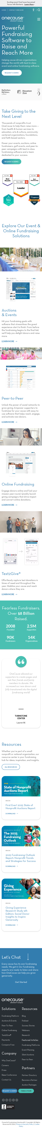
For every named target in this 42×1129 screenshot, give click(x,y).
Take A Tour (26, 1091)
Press (4, 1070)
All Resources (11, 767)
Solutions (9, 1009)
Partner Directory (29, 1075)
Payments (6, 1040)
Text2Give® (6, 1035)
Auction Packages (29, 1085)
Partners (28, 1068)
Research (26, 1035)
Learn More (29, 4)
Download (10, 814)
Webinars (26, 1030)
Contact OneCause (16, 10)
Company (9, 1053)
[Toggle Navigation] (38, 19)
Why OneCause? (9, 1061)
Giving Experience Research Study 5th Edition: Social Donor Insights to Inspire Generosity (17, 913)
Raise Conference (9, 1075)
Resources (29, 1009)
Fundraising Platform (10, 1016)
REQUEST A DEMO (12, 73)
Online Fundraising (9, 1030)
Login (4, 10)
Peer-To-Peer (7, 1026)
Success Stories (28, 1026)
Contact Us (6, 1080)
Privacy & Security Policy (24, 1124)
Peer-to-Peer (27, 1060)
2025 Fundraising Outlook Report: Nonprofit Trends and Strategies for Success (21, 858)
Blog (24, 1016)
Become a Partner (29, 1080)
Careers (5, 1065)
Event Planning (28, 1050)
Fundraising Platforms (31, 1045)
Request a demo (10, 1091)
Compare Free (8, 1045)
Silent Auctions (28, 1055)
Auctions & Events (9, 1021)
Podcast (25, 1021)
